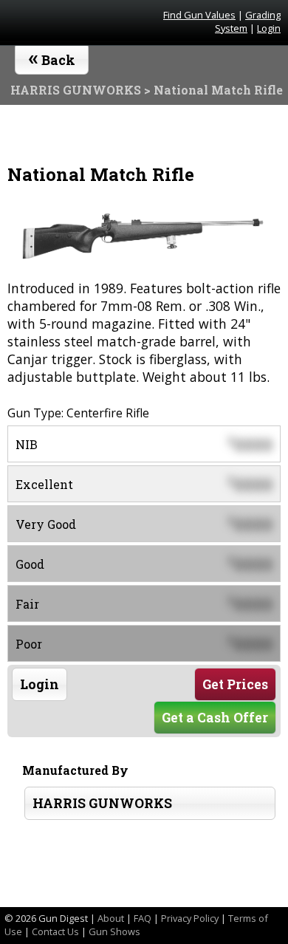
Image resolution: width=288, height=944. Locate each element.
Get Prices (235, 684)
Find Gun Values (199, 14)
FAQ (142, 918)
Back (52, 57)
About (110, 918)
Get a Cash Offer (215, 717)
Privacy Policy (190, 918)
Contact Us (55, 931)
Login (269, 28)
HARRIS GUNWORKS (102, 803)
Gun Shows (114, 931)
